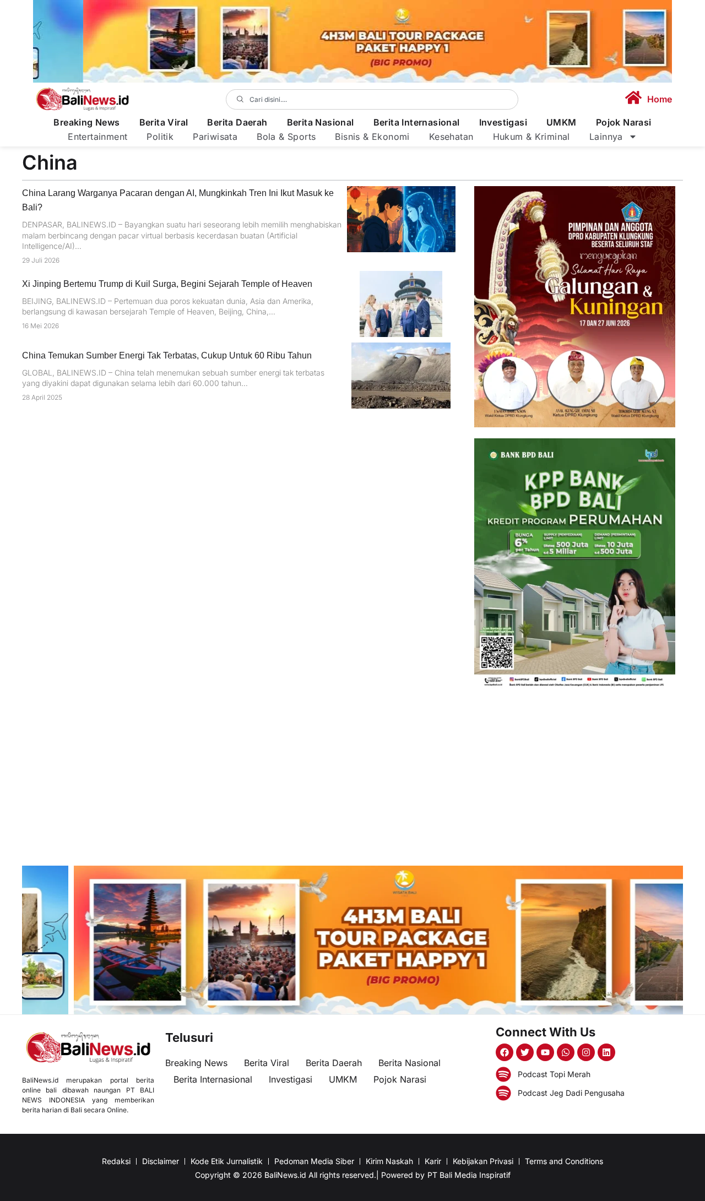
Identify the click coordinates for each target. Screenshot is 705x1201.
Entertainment (97, 136)
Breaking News (86, 122)
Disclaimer (160, 1161)
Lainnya (606, 136)
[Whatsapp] (565, 1052)
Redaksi (116, 1161)
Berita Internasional (416, 122)
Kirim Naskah (389, 1161)
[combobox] (372, 99)
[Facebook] (504, 1052)
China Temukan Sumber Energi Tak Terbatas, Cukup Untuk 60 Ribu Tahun (167, 355)
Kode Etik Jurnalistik (227, 1161)
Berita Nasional (320, 122)
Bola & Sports (286, 136)
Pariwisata (215, 136)
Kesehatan (451, 136)
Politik (160, 136)
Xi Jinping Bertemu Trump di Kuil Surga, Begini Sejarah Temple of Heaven (167, 284)
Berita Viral (163, 122)
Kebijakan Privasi (483, 1161)
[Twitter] (525, 1052)
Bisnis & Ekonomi (372, 136)
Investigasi (503, 122)
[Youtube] (545, 1052)
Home (659, 99)
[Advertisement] (575, 777)
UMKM (561, 122)
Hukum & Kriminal (531, 136)
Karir (433, 1161)
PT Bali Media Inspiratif (469, 1175)
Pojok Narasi (624, 122)
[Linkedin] (606, 1052)
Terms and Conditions (564, 1161)
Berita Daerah (237, 122)
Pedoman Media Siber (314, 1161)
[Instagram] (586, 1052)
